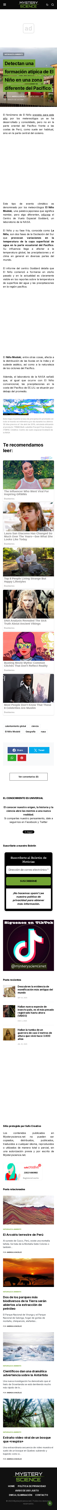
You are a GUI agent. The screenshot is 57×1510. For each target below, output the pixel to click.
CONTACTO (41, 1495)
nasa (43, 731)
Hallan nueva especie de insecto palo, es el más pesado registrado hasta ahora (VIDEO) (36, 1011)
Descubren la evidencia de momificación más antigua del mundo (35, 989)
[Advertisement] (28, 168)
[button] (4, 4)
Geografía (30, 731)
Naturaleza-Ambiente (14, 54)
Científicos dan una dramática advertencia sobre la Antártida (25, 1373)
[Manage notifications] (49, 1503)
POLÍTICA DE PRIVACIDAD (32, 1486)
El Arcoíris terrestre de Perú (23, 1235)
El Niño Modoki (12, 731)
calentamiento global (15, 726)
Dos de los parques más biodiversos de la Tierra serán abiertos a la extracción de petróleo (24, 1302)
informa (45, 214)
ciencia (35, 726)
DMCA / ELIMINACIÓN (20, 1495)
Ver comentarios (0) (28, 776)
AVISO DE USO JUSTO (27, 1490)
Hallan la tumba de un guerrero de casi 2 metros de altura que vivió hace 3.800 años (35, 1034)
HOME (11, 1486)
